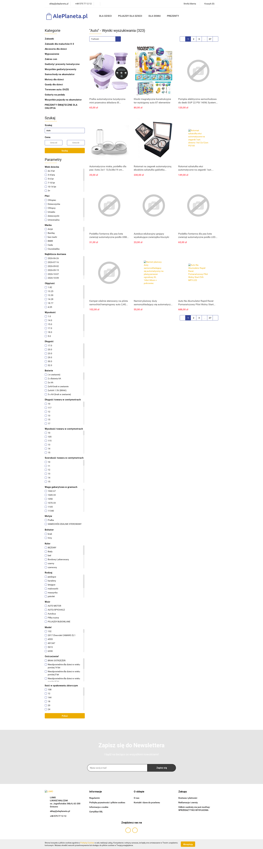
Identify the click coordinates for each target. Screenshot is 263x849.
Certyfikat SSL (96, 811)
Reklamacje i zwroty (188, 802)
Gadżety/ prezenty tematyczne (62, 64)
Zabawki (49, 38)
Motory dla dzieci (54, 79)
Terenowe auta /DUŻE (57, 89)
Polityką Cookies (87, 843)
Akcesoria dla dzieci (56, 49)
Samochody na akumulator (60, 74)
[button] (95, 792)
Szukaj (64, 150)
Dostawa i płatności (187, 798)
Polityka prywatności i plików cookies (107, 802)
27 (210, 39)
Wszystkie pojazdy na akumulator (63, 99)
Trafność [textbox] (95, 39)
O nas (136, 798)
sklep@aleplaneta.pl (60, 811)
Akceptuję (188, 844)
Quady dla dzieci (54, 84)
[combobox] (105, 39)
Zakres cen (51, 59)
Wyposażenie (52, 54)
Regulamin (94, 798)
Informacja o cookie (98, 807)
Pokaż (65, 716)
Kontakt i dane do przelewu (147, 802)
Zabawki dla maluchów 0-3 (60, 44)
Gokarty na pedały (55, 94)
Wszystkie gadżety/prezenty (61, 69)
